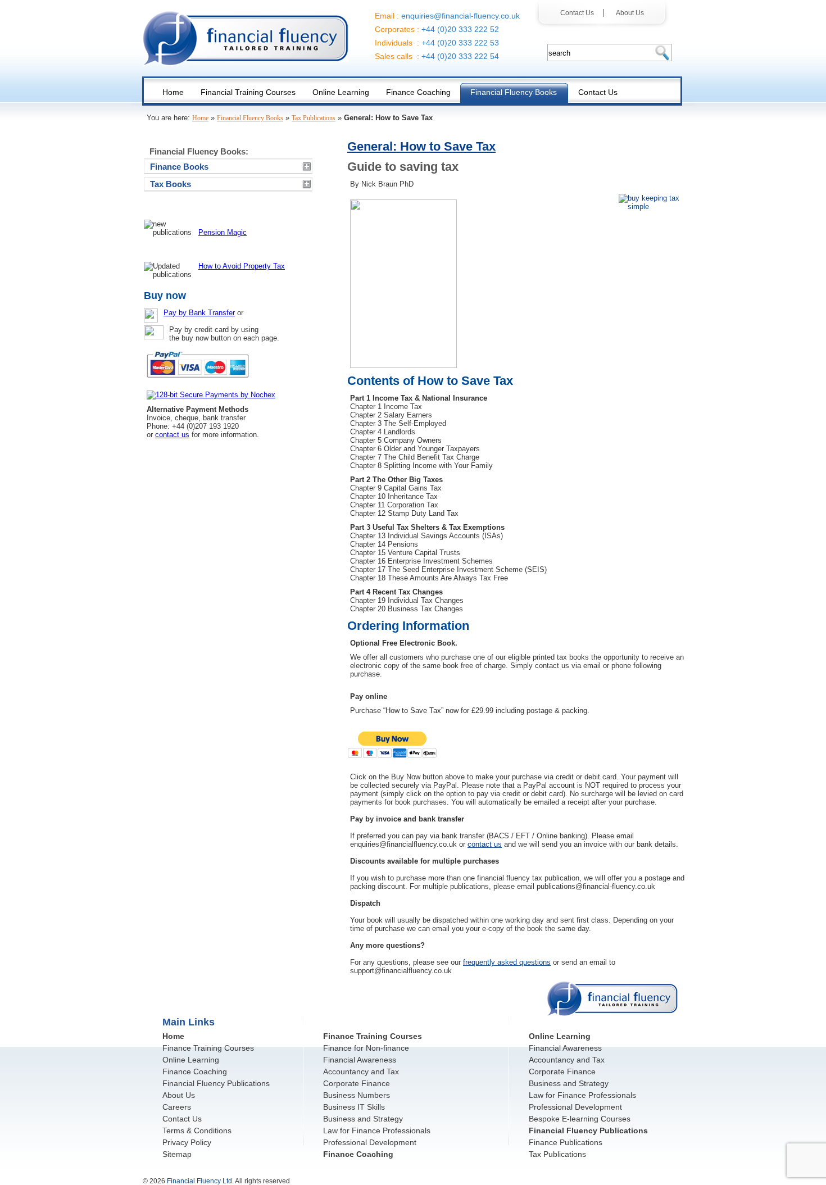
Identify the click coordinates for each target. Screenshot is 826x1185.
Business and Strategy (363, 1118)
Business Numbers (356, 1095)
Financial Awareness (359, 1059)
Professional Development (369, 1142)
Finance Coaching (194, 1071)
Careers (176, 1106)
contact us (485, 844)
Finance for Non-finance (366, 1047)
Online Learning (190, 1059)
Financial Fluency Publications (216, 1083)
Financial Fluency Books (250, 118)
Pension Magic (222, 232)
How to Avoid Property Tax (241, 266)
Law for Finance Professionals (376, 1130)
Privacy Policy (186, 1142)
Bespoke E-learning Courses (579, 1118)
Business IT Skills (354, 1106)
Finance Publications (565, 1142)
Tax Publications (313, 118)
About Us (626, 13)
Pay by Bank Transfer (199, 312)
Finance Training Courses (208, 1047)
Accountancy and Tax (361, 1071)
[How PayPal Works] (200, 382)
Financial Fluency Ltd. (200, 1181)
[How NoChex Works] (211, 395)
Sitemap (177, 1154)
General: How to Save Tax (421, 146)
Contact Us (579, 13)
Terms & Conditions (197, 1130)
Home (200, 118)
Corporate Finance (356, 1083)
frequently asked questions (507, 962)
